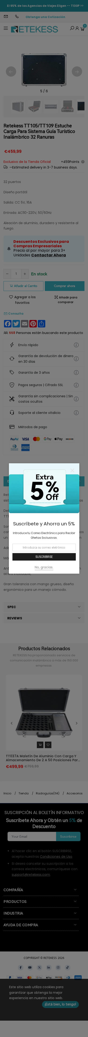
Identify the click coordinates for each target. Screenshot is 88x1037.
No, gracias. (44, 567)
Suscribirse (44, 556)
